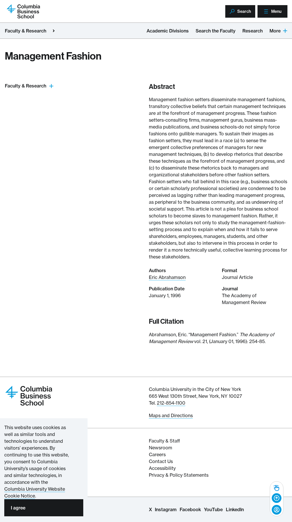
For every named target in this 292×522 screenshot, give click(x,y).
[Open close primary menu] (53, 30)
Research (252, 31)
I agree (18, 508)
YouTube (213, 509)
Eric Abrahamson (167, 277)
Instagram (166, 509)
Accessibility (162, 468)
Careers (157, 454)
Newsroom (160, 447)
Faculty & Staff (164, 441)
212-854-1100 (171, 403)
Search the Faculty (216, 31)
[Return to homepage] (29, 395)
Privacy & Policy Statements (178, 475)
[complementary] (276, 498)
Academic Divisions (168, 31)
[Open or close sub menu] (51, 86)
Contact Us (161, 461)
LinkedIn (235, 509)
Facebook (190, 509)
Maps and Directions (171, 415)
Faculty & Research (25, 31)
